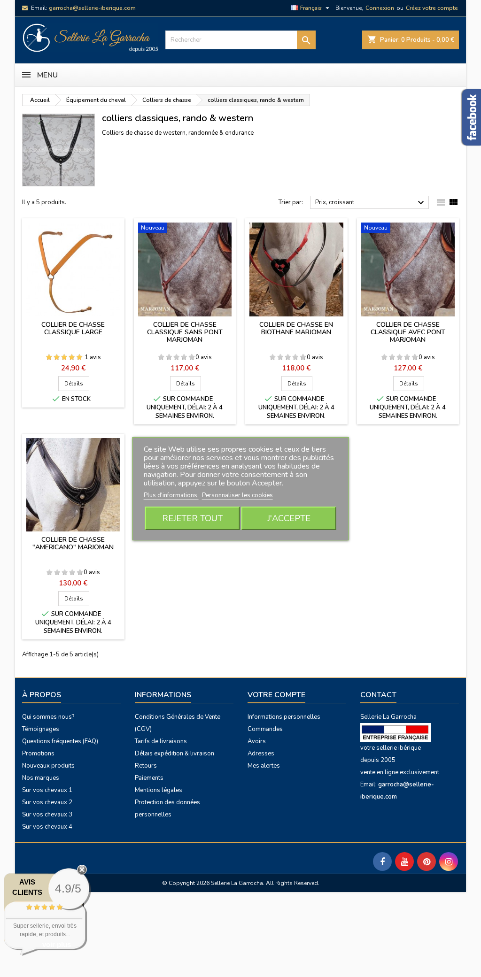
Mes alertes (264, 766)
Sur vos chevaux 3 (47, 814)
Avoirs (257, 741)
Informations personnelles (284, 717)
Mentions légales (158, 790)
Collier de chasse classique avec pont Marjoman (408, 332)
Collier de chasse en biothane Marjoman (296, 328)
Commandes (265, 729)
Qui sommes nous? (48, 717)
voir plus (56, 944)
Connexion (379, 8)
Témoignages (40, 729)
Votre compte (276, 695)
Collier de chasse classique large (73, 328)
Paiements (149, 778)
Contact (378, 695)
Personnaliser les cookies (237, 495)
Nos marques (40, 778)
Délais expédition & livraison (174, 753)
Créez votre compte (432, 8)
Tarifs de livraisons (161, 741)
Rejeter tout (192, 518)
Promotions (38, 753)
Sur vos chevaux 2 (47, 802)
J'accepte (288, 518)
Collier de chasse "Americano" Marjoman (73, 543)
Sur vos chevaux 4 (47, 827)
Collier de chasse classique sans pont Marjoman (185, 332)
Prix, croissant (371, 202)
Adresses (261, 753)
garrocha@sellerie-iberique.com (92, 8)
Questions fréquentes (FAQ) (60, 741)
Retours (146, 766)
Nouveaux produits (48, 766)
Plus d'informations (171, 495)
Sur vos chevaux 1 (47, 790)
